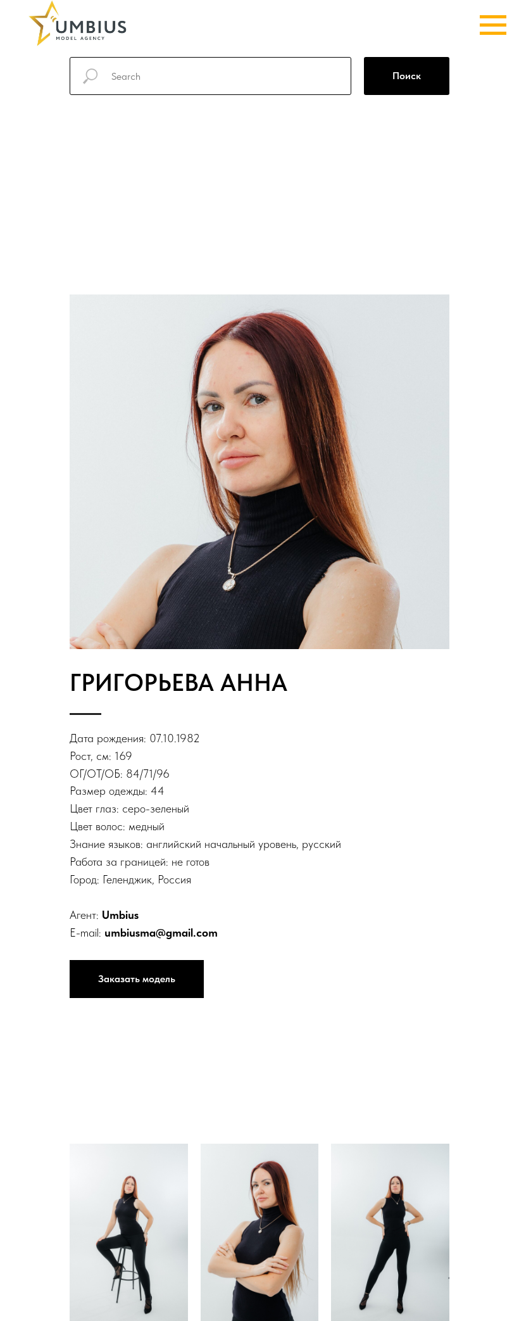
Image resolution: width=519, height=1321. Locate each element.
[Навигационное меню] (493, 25)
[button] (137, 979)
